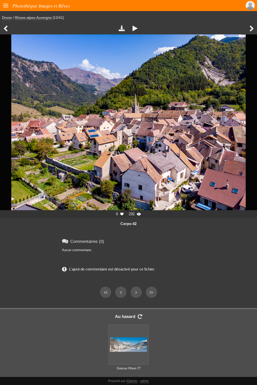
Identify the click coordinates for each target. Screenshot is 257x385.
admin (144, 380)
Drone (7, 18)
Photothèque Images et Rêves (41, 5)
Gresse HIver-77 (129, 368)
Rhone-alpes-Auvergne (33, 18)
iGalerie (131, 380)
